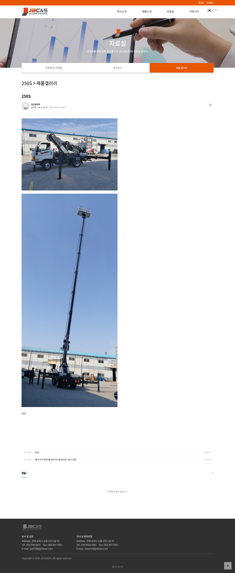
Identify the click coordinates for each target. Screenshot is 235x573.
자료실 (170, 11)
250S (37, 452)
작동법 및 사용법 (53, 68)
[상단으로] (228, 566)
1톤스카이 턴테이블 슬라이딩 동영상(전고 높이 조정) (55, 459)
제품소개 (147, 11)
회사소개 (122, 11)
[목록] (210, 105)
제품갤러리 (181, 68)
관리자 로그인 (117, 566)
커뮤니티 (194, 11)
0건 (34, 107)
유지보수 (117, 68)
